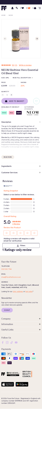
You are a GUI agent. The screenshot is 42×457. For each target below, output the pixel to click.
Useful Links (7, 329)
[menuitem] (2, 342)
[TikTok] (11, 342)
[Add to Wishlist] (36, 101)
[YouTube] (16, 342)
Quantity (5, 91)
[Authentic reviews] (8, 185)
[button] (6, 233)
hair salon (28, 292)
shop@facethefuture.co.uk (11, 277)
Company (6, 318)
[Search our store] (17, 8)
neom (11, 15)
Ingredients (6, 166)
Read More (8, 157)
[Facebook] (2, 342)
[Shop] (39, 8)
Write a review (25, 65)
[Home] (3, 374)
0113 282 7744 (6, 269)
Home (3, 15)
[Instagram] (7, 342)
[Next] (37, 38)
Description (6, 122)
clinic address (18, 292)
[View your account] (12, 8)
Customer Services (9, 172)
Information (7, 324)
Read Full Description (22, 78)
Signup (7, 310)
